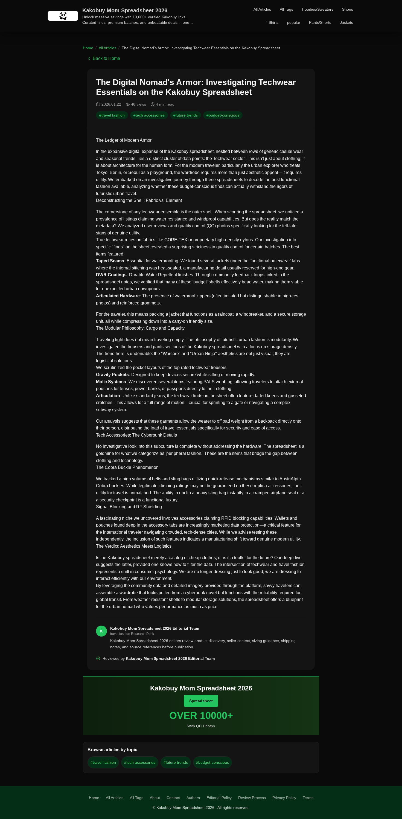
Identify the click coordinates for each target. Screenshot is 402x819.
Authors (193, 797)
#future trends (185, 115)
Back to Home (106, 58)
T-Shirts (271, 22)
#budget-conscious (222, 115)
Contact (173, 797)
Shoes (347, 9)
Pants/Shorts (320, 22)
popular (293, 22)
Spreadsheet (201, 701)
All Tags (286, 9)
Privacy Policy (284, 797)
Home (88, 48)
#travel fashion (112, 115)
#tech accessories (149, 115)
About (155, 797)
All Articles (262, 9)
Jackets (346, 22)
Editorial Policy (219, 797)
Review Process (252, 797)
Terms (308, 797)
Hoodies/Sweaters (317, 9)
